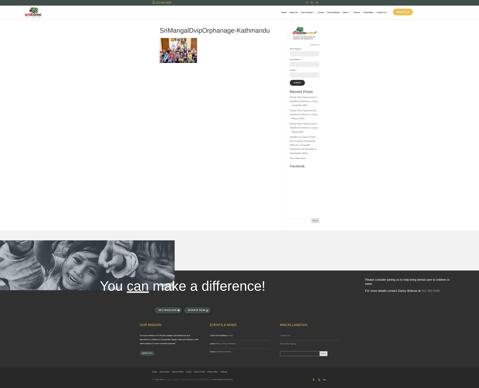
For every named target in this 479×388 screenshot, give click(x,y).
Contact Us (381, 12)
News (345, 12)
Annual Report (333, 12)
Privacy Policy (212, 372)
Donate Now (196, 310)
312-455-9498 (163, 2)
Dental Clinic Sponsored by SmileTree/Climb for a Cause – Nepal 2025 (304, 128)
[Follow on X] (312, 3)
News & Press (199, 372)
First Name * (296, 49)
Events (321, 12)
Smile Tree (158, 380)
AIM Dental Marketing (222, 380)
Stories (357, 12)
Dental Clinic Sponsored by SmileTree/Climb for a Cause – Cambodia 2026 (304, 101)
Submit (297, 83)
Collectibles (368, 12)
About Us (294, 12)
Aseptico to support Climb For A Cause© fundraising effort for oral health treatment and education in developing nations (303, 145)
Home (284, 12)
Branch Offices (177, 372)
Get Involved (306, 12)
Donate (402, 12)
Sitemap (224, 372)
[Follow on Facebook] (307, 3)
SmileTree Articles (223, 352)
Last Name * (296, 59)
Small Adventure (298, 158)
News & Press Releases (226, 344)
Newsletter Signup (288, 344)
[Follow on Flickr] (317, 3)
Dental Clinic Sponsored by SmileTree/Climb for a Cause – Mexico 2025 (304, 115)
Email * (293, 70)
